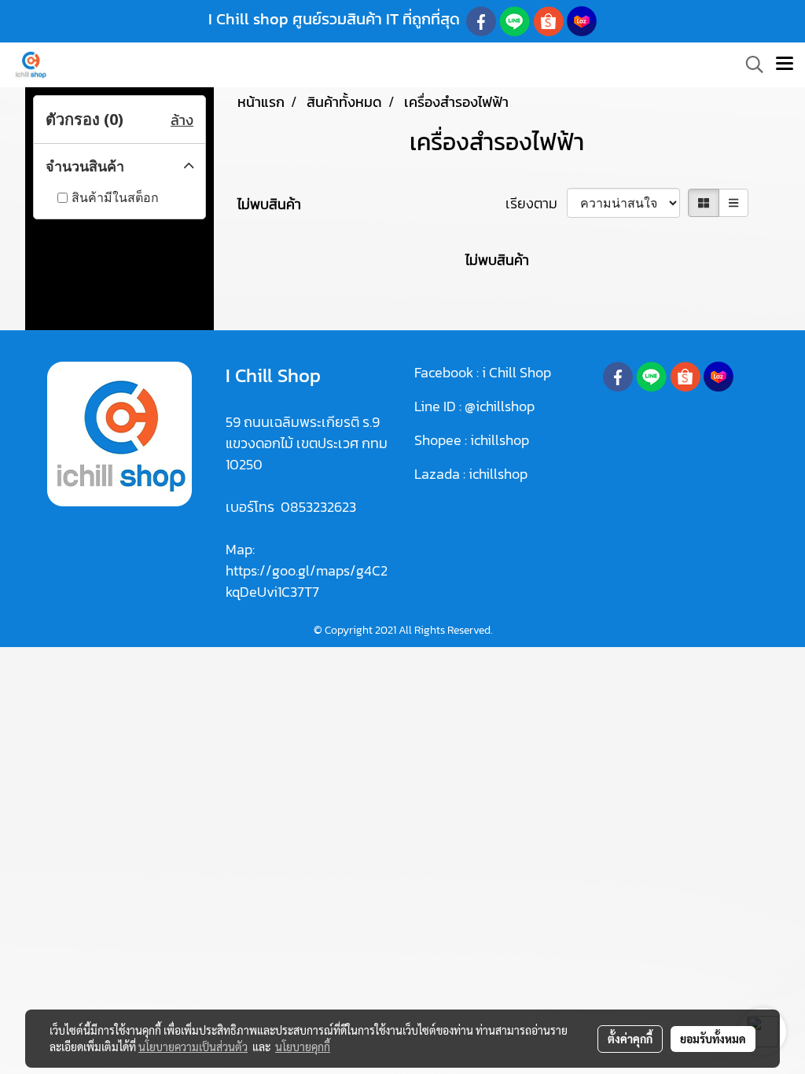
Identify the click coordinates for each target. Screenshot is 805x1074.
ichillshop (501, 440)
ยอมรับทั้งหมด (713, 1039)
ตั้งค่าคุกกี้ (630, 1039)
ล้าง (182, 120)
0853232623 (318, 506)
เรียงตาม (536, 203)
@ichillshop (500, 406)
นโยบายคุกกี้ (302, 1046)
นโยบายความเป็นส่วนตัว (193, 1046)
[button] (749, 64)
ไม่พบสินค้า (269, 204)
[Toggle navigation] (784, 64)
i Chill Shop (516, 372)
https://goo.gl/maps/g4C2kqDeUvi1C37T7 (307, 581)
